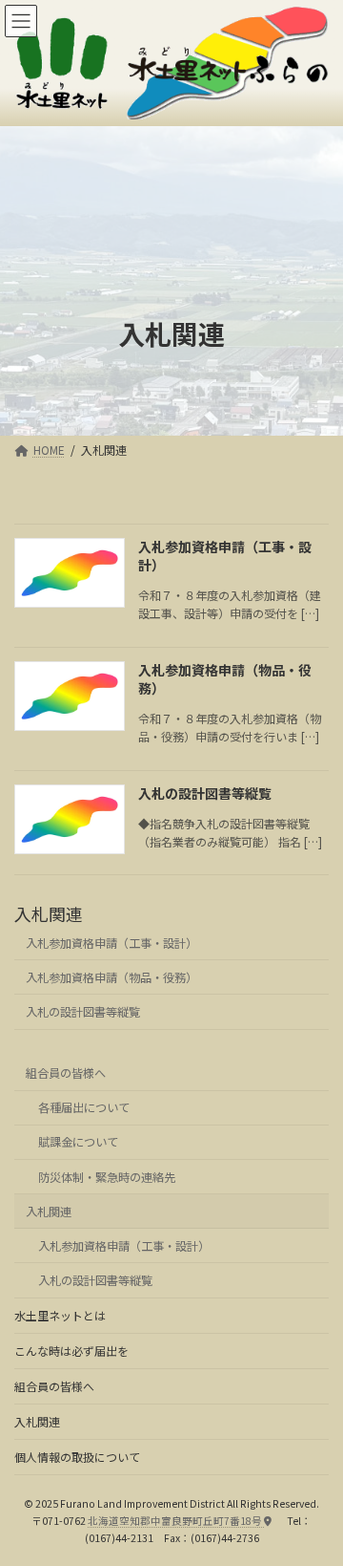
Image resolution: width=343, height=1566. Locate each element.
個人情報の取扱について (77, 1456)
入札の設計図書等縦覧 (205, 793)
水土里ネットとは (60, 1315)
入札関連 (48, 913)
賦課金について (78, 1141)
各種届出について (84, 1107)
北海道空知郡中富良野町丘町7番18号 (176, 1519)
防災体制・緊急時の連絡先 (106, 1177)
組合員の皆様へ (66, 1073)
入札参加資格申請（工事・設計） (225, 556)
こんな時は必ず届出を (71, 1350)
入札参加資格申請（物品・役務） (225, 679)
